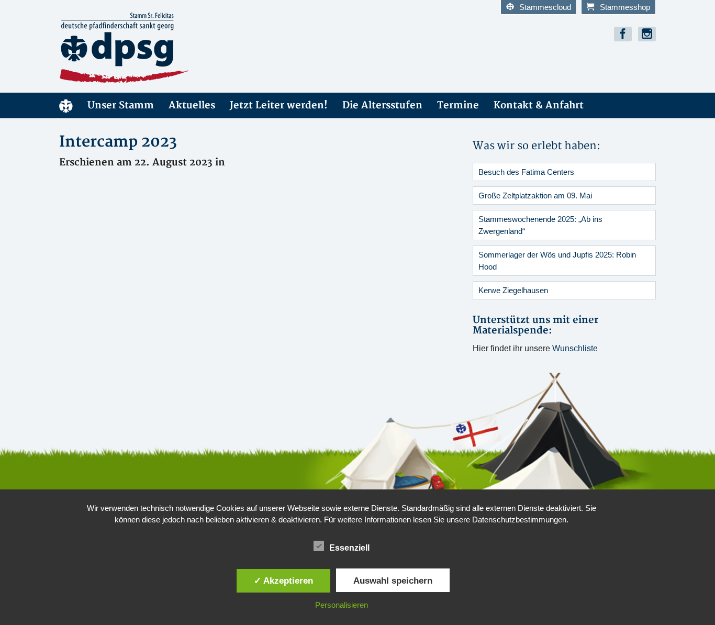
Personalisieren (341, 604)
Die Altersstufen (382, 105)
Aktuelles (192, 105)
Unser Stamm (120, 105)
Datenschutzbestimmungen (519, 519)
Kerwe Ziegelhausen (513, 290)
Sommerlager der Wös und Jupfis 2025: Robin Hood (557, 260)
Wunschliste (575, 348)
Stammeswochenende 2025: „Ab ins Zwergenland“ (540, 225)
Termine (458, 105)
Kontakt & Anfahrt (539, 105)
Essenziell (349, 547)
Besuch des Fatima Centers (526, 172)
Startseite (66, 105)
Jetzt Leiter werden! (279, 105)
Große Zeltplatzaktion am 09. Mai (535, 195)
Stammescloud (545, 7)
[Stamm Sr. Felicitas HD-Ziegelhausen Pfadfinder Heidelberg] (153, 48)
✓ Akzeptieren (283, 580)
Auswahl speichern (392, 580)
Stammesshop (625, 7)
